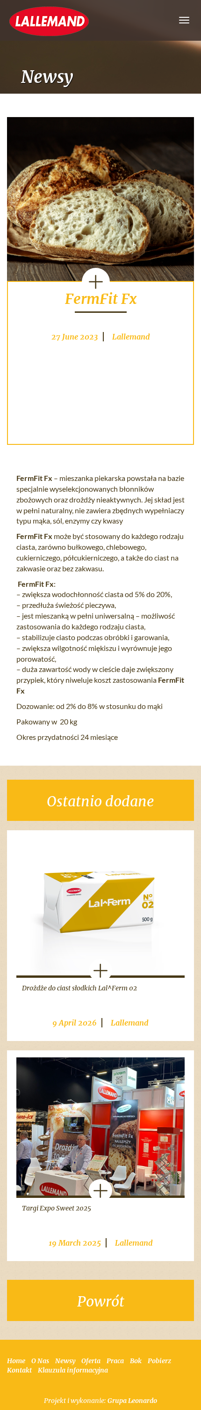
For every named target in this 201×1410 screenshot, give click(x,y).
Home (16, 1361)
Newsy (65, 1361)
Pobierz (159, 1361)
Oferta (90, 1361)
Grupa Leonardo (132, 1400)
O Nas (40, 1361)
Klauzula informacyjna (73, 1370)
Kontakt (19, 1370)
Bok (136, 1361)
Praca (115, 1361)
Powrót (100, 1301)
